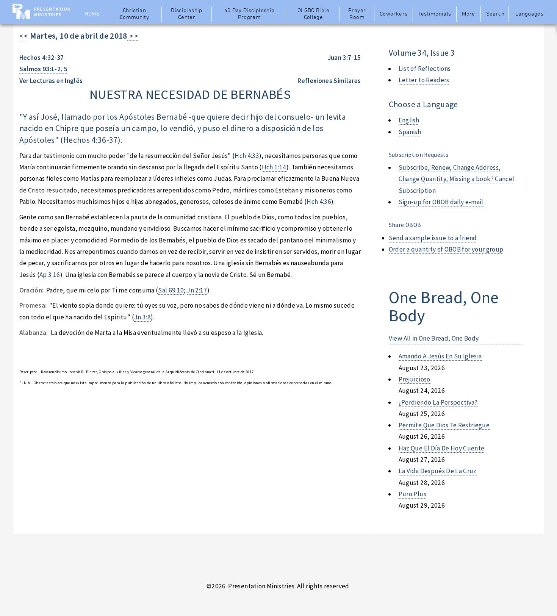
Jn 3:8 (142, 317)
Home (91, 14)
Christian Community (134, 14)
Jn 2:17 (197, 290)
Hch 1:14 (274, 167)
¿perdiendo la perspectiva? (438, 402)
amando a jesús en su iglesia (440, 356)
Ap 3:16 (49, 274)
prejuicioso (414, 379)
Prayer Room (357, 14)
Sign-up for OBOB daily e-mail (441, 202)
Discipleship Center (186, 14)
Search (495, 14)
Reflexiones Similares (329, 81)
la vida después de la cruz (438, 471)
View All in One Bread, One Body (434, 338)
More (468, 14)
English (409, 120)
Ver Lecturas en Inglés (51, 81)
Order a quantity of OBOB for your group (446, 249)
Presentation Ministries (52, 11)
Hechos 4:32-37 (41, 57)
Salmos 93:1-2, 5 (43, 69)
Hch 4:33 (247, 156)
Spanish (410, 132)
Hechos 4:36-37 (90, 140)
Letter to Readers (424, 80)
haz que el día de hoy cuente (442, 448)
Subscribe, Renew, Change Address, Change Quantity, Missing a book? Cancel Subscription (457, 179)
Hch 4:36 (319, 201)
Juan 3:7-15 (344, 57)
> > (132, 36)
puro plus (412, 494)
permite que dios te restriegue (444, 425)
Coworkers (393, 14)
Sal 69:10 (171, 290)
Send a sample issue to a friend (433, 238)
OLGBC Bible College (313, 14)
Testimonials (434, 14)
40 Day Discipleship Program (249, 14)
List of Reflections (425, 68)
